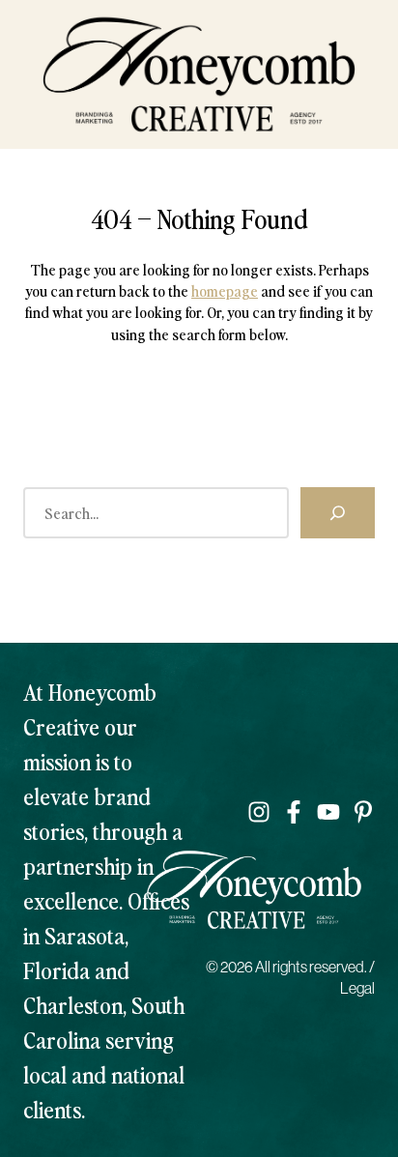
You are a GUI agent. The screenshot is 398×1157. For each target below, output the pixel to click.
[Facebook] (293, 812)
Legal (357, 988)
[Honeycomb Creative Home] (199, 74)
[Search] (337, 512)
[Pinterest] (363, 812)
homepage (224, 290)
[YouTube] (328, 812)
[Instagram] (258, 812)
